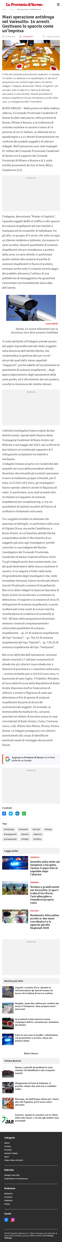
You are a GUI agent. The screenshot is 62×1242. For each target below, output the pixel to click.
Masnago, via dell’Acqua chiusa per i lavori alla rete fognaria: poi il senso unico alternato (37, 1102)
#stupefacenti (10, 839)
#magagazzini (10, 834)
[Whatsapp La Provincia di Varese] (24, 814)
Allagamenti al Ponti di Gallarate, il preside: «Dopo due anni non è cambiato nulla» (36, 1086)
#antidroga (9, 829)
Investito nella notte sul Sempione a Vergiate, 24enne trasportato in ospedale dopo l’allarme (45, 868)
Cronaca (12, 9)
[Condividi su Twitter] (11, 814)
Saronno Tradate (11, 1153)
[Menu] (59, 4)
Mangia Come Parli (11, 1175)
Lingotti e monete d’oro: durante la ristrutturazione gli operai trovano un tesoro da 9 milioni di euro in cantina (34, 990)
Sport (6, 1157)
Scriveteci (8, 1197)
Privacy (7, 1204)
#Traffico (37, 839)
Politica (34, 911)
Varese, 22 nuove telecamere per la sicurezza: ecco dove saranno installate (34, 330)
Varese (7, 1143)
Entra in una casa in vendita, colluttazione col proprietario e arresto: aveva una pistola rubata (36, 1038)
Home (4, 9)
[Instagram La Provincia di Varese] (13, 1221)
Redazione (8, 1193)
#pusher (25, 834)
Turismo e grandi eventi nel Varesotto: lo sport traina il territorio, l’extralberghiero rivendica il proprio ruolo (44, 895)
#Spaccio (37, 834)
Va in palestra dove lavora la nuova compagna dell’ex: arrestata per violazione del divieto (37, 1022)
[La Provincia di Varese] (25, 4)
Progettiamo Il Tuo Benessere (16, 1179)
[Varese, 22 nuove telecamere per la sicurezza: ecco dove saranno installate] (31, 320)
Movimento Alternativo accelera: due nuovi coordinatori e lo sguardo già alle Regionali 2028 (44, 921)
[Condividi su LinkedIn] (17, 814)
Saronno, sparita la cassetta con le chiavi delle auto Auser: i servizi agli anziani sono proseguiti (37, 1117)
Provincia (8, 1150)
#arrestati (23, 829)
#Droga (48, 829)
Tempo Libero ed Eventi (13, 1160)
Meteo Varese (31, 1053)
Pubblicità (8, 1200)
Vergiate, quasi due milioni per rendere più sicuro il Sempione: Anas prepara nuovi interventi (37, 1006)
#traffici (25, 839)
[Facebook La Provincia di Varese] (4, 814)
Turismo (34, 882)
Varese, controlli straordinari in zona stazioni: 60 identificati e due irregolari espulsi (35, 1070)
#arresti (36, 829)
